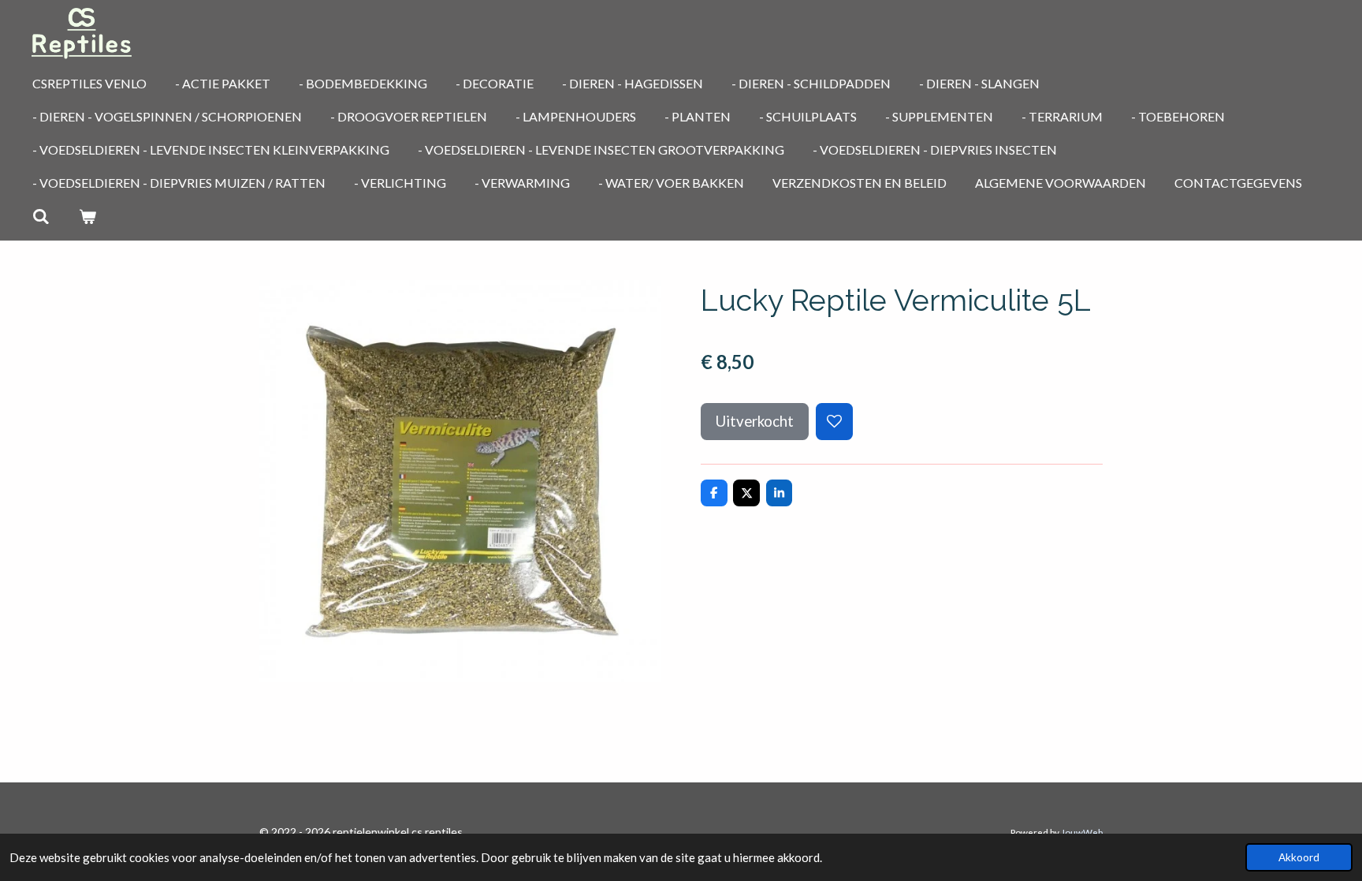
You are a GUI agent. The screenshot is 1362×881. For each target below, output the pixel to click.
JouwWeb (1082, 832)
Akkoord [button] (1298, 857)
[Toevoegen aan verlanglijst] (834, 421)
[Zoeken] (41, 216)
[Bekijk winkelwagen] (87, 216)
